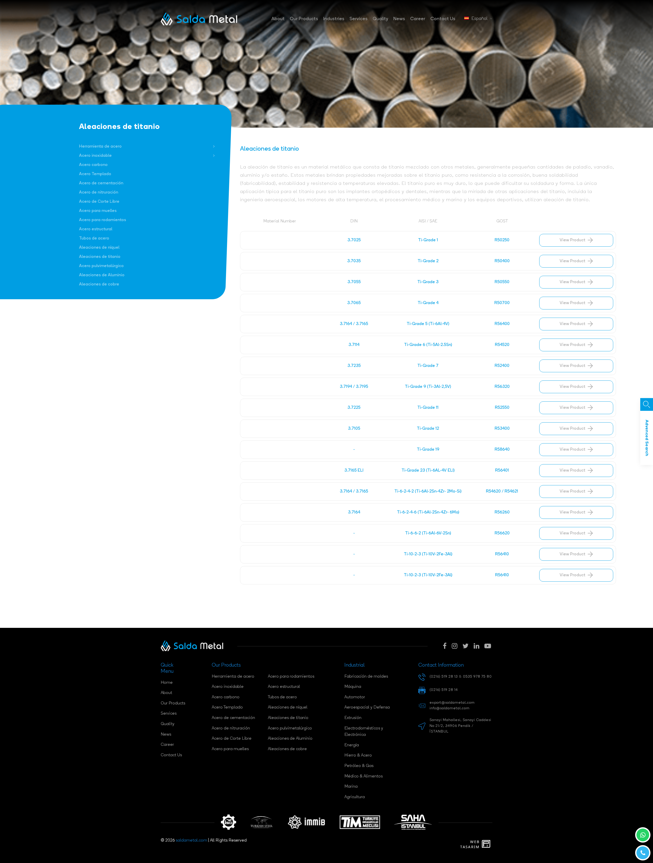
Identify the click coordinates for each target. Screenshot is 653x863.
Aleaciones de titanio (99, 257)
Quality (380, 19)
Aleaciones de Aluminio (101, 275)
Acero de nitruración (98, 192)
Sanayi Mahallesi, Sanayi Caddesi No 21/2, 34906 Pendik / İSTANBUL (460, 726)
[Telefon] (642, 852)
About (278, 19)
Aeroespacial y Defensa (367, 707)
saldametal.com (191, 840)
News (399, 19)
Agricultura (354, 797)
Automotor (354, 697)
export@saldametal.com (452, 703)
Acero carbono (93, 165)
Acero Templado (95, 174)
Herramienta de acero (100, 147)
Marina (351, 787)
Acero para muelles (98, 211)
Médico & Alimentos (363, 776)
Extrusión (352, 718)
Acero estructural (95, 229)
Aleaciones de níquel (99, 248)
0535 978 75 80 (477, 677)
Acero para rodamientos (102, 220)
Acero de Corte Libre (99, 202)
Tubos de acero (94, 238)
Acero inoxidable (95, 156)
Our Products (304, 19)
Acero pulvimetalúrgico (101, 266)
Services (358, 19)
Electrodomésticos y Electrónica (363, 731)
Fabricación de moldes (366, 677)
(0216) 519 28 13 (444, 677)
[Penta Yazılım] (487, 844)
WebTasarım (470, 844)
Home (167, 683)
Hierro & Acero (358, 755)
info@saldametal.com (450, 708)
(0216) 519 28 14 (444, 690)
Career (417, 19)
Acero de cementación (101, 183)
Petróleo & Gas (358, 766)
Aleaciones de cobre (99, 284)
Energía (351, 745)
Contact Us (442, 19)
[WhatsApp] (642, 835)
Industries (333, 19)
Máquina (352, 687)
